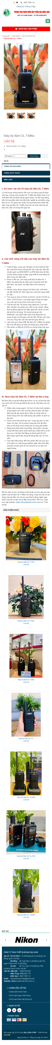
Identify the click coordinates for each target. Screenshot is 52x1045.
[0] (17, 2)
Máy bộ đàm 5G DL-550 (26, 856)
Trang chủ (6, 36)
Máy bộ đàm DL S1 (26, 738)
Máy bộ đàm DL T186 (26, 562)
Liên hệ (26, 564)
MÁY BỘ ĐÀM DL (28, 36)
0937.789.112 (29, 2)
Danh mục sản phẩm (27, 29)
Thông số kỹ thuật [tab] (12, 173)
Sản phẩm (16, 36)
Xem (26, 538)
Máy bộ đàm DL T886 (26, 679)
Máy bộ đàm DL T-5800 (26, 915)
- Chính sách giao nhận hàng (19, 995)
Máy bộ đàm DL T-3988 (26, 797)
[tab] (26, 29)
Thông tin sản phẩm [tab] (12, 166)
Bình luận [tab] (8, 180)
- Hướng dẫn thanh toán (17, 991)
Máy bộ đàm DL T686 (26, 621)
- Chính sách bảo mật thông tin (20, 999)
